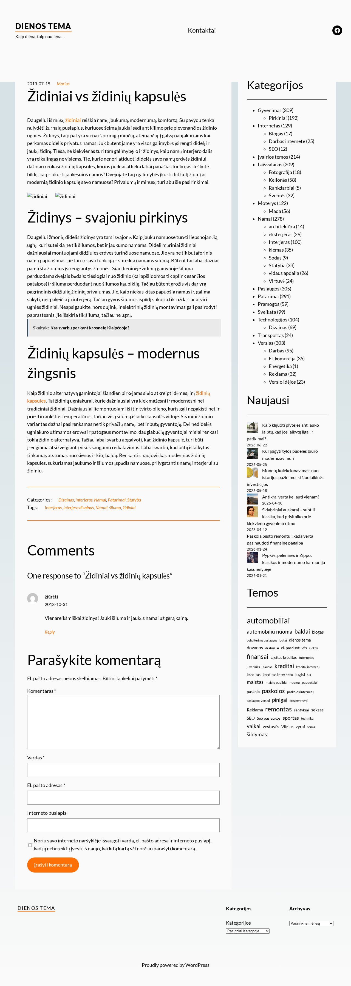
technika (307, 718)
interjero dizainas (78, 507)
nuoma (295, 682)
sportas (291, 718)
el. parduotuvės (294, 647)
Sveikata (267, 312)
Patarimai (117, 499)
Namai (100, 499)
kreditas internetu (278, 674)
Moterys (267, 203)
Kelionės (278, 180)
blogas (318, 631)
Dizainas (66, 499)
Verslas (265, 343)
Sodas (275, 258)
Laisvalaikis (270, 164)
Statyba (134, 499)
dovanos (255, 647)
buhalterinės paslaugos (262, 640)
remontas (278, 709)
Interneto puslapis (46, 813)
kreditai (284, 666)
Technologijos (272, 320)
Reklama (278, 374)
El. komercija (282, 358)
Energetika (280, 366)
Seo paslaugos (269, 718)
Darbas (276, 351)
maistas (255, 682)
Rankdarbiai (282, 188)
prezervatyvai (299, 700)
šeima (311, 727)
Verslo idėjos (282, 382)
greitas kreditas (284, 657)
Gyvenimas (270, 110)
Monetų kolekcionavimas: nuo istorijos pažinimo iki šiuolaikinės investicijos (285, 477)
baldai (302, 631)
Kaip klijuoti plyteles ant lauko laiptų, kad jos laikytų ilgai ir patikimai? (283, 432)
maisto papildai (276, 682)
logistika (303, 674)
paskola (253, 691)
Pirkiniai (278, 118)
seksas (317, 709)
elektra (314, 648)
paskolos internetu (300, 692)
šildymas (257, 734)
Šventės (277, 195)
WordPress (197, 965)
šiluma (115, 507)
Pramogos (268, 304)
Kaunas (267, 667)
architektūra (282, 226)
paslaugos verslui (258, 700)
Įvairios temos (273, 157)
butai (283, 640)
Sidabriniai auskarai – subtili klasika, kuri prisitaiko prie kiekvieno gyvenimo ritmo (281, 516)
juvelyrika (253, 667)
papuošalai (310, 682)
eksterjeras (281, 234)
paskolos (273, 690)
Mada (275, 211)
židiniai (73, 120)
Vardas (36, 757)
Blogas (276, 133)
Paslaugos (268, 289)
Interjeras (83, 499)
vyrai (300, 726)
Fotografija (280, 172)
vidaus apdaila (284, 273)
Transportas (271, 335)
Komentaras (41, 691)
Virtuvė (277, 281)
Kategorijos (238, 923)
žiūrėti (51, 597)
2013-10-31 (56, 604)
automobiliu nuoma (269, 631)
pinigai (279, 700)
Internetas (269, 126)
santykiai (301, 710)
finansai (257, 656)
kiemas (276, 250)
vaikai (254, 726)
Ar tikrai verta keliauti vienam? (290, 496)
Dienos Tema (43, 26)
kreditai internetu (307, 667)
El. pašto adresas (46, 785)
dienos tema (300, 639)
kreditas (254, 674)
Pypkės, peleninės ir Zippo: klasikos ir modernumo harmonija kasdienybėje (286, 562)
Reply (50, 631)
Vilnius (287, 726)
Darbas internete (287, 141)
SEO (273, 149)
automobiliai (268, 620)
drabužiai (272, 648)
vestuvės (271, 726)
